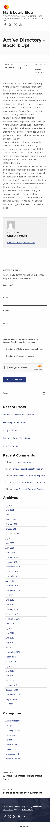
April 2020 (9, 548)
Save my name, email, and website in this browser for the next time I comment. (21, 340)
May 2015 (9, 642)
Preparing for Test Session (15, 422)
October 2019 (11, 571)
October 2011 (11, 661)
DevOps (9, 725)
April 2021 (9, 514)
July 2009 (9, 704)
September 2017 (12, 619)
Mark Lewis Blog (18, 12)
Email (6, 310)
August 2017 (11, 623)
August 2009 (11, 699)
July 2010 (9, 666)
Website (7, 323)
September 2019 (12, 576)
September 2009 (12, 694)
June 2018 (9, 600)
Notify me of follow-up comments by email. (25, 349)
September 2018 (12, 590)
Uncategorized (12, 754)
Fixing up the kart (11, 430)
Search (6, 393)
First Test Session (11, 446)
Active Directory (12, 720)
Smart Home (11, 749)
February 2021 (11, 524)
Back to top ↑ (28, 809)
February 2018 (11, 609)
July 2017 (9, 628)
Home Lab (10, 735)
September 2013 (12, 652)
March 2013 (10, 656)
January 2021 (11, 529)
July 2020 (9, 538)
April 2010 (9, 680)
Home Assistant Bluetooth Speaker (27, 469)
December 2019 (12, 566)
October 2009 (11, 690)
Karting (8, 739)
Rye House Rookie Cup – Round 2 (18, 438)
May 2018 (9, 604)
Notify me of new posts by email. (21, 356)
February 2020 (11, 557)
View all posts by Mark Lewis (21, 242)
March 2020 (10, 552)
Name (6, 298)
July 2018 (9, 595)
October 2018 (11, 585)
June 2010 (9, 671)
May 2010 (9, 675)
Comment (8, 285)
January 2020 (11, 562)
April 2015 (9, 647)
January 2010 (11, 685)
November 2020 (12, 533)
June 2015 (9, 637)
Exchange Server (12, 730)
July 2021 (9, 505)
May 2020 (9, 543)
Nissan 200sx (11, 744)
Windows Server (12, 758)
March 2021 (10, 519)
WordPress (8, 809)
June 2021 (9, 510)
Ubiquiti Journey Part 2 (26, 462)
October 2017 (11, 614)
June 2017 (9, 633)
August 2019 (11, 581)
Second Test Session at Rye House (18, 414)
